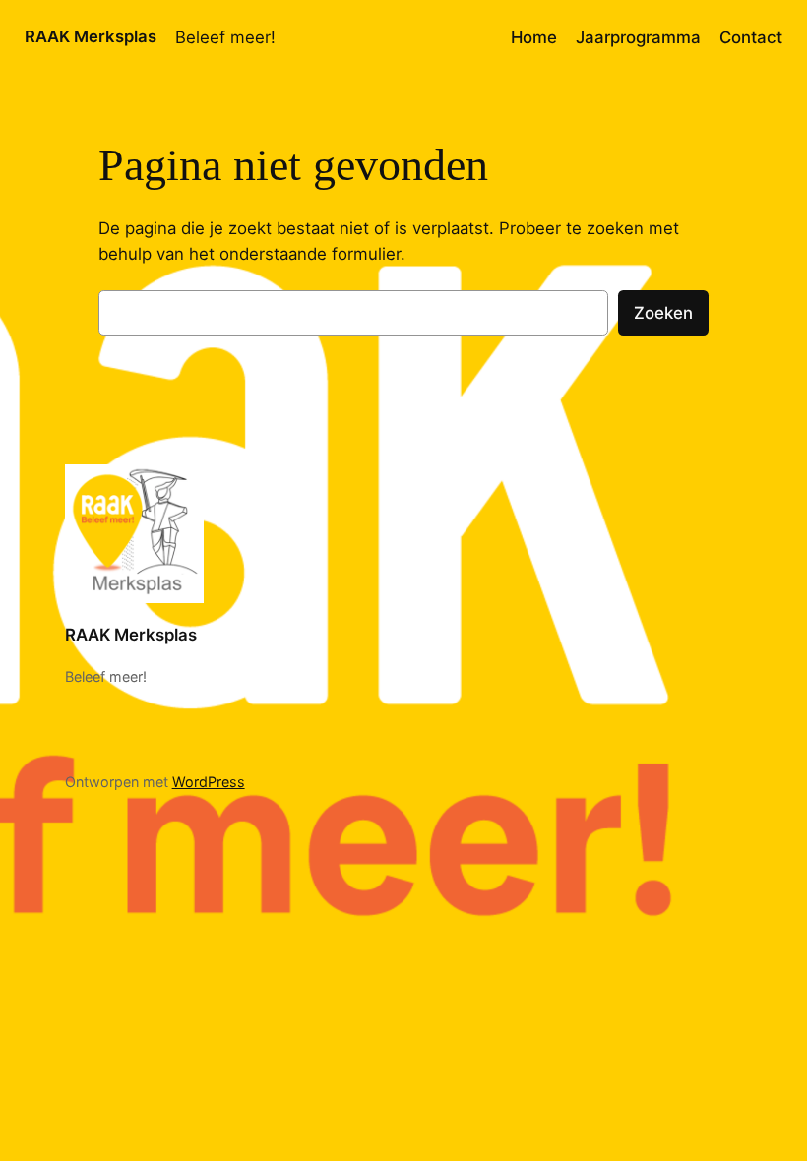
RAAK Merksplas (90, 36)
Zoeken (663, 313)
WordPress (208, 781)
